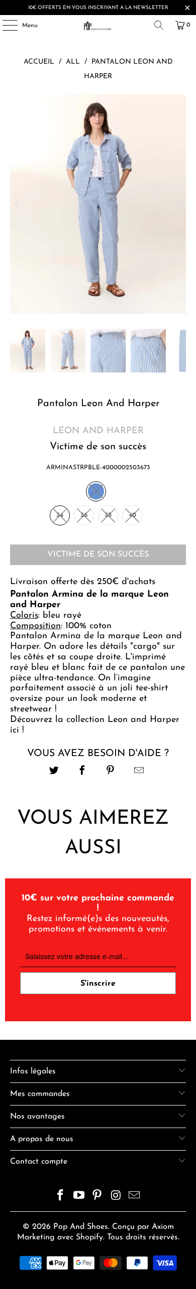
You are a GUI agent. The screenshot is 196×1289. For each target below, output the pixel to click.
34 (59, 515)
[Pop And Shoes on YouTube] (78, 1197)
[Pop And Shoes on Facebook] (60, 1197)
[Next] (178, 204)
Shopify (89, 1237)
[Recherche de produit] (158, 25)
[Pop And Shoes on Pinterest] (97, 1197)
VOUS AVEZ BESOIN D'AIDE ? (98, 754)
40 (132, 515)
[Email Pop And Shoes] (134, 1197)
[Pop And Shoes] (98, 25)
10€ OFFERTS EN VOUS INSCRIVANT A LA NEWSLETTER (98, 8)
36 (83, 515)
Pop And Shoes (80, 1227)
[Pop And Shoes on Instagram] (116, 1197)
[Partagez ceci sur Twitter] (54, 772)
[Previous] (18, 204)
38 (108, 515)
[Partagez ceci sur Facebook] (82, 772)
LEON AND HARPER (98, 431)
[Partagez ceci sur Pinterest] (111, 772)
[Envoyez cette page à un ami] (139, 772)
